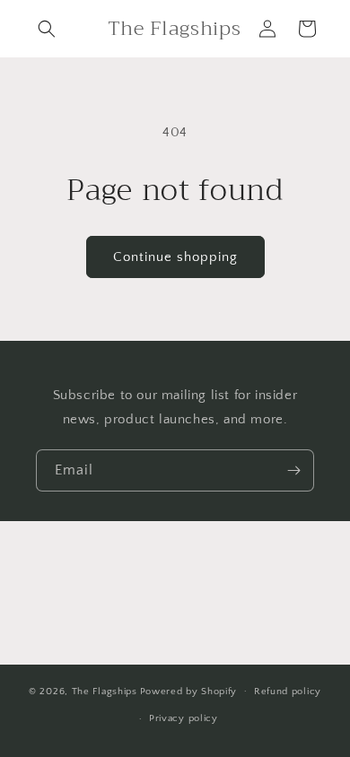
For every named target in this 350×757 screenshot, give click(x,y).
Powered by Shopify (189, 690)
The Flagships (104, 690)
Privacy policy (183, 718)
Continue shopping (175, 257)
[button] (46, 28)
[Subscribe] (293, 470)
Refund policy (287, 691)
